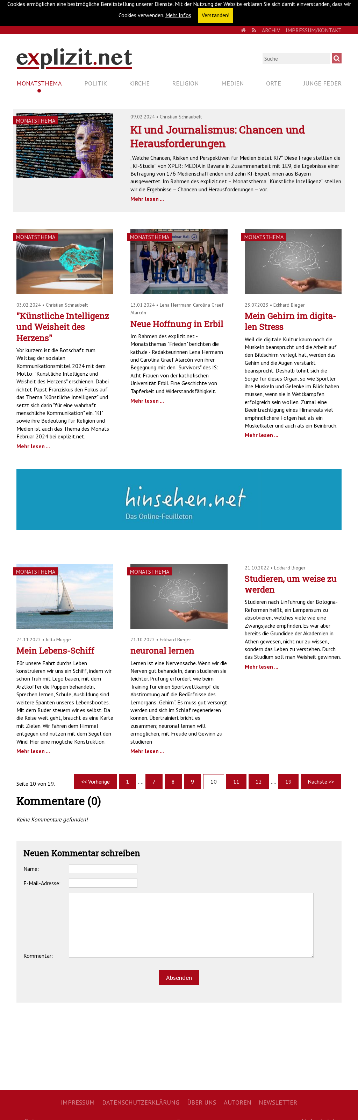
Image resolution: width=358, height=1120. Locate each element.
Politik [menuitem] (95, 83)
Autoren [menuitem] (237, 1102)
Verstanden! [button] (215, 15)
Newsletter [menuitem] (278, 1102)
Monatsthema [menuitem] (39, 83)
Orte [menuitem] (273, 83)
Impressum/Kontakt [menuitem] (314, 30)
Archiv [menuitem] (271, 30)
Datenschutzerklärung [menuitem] (140, 1102)
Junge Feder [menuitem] (322, 83)
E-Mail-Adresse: (41, 883)
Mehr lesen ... (147, 198)
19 (288, 781)
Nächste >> (321, 781)
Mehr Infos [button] (178, 15)
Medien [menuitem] (232, 83)
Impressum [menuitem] (78, 1102)
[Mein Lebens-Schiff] (64, 626)
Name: (31, 868)
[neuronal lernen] (178, 626)
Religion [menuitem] (185, 83)
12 (259, 781)
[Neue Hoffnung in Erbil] (178, 291)
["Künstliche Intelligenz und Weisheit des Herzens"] (64, 291)
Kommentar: (38, 955)
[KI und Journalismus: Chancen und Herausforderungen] (64, 175)
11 (236, 781)
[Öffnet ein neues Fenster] (179, 528)
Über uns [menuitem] (201, 1102)
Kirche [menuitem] (139, 83)
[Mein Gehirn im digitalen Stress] (293, 291)
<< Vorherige (95, 781)
